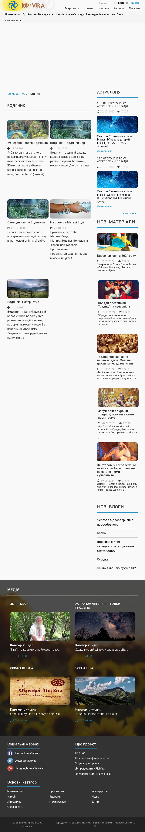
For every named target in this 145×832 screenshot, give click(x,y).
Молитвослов (107, 14)
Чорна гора (84, 668)
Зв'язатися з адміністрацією (93, 774)
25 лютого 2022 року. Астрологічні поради (112, 105)
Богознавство (13, 14)
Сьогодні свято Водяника (26, 222)
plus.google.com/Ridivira (29, 768)
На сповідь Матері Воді (67, 222)
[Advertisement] (72, 57)
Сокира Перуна (21, 668)
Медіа (80, 14)
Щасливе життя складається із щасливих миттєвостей (115, 546)
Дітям (119, 14)
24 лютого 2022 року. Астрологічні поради (112, 160)
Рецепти (119, 8)
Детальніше (104, 151)
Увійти (134, 3)
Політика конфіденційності (92, 758)
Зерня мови (19, 604)
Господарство (46, 14)
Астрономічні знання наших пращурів (97, 606)
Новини (88, 8)
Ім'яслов (103, 8)
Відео (29, 645)
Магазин (134, 8)
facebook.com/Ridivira (27, 753)
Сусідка (103, 559)
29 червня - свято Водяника (27, 143)
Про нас (80, 753)
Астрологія (72, 8)
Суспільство (30, 14)
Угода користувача (87, 763)
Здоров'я (70, 14)
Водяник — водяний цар (67, 143)
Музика (31, 709)
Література (92, 14)
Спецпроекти (13, 20)
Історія (60, 14)
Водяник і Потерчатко (23, 302)
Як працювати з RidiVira (90, 768)
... (27, 327)
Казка (101, 533)
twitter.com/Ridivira (25, 760)
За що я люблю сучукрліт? (116, 568)
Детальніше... (19, 656)
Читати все (129, 213)
